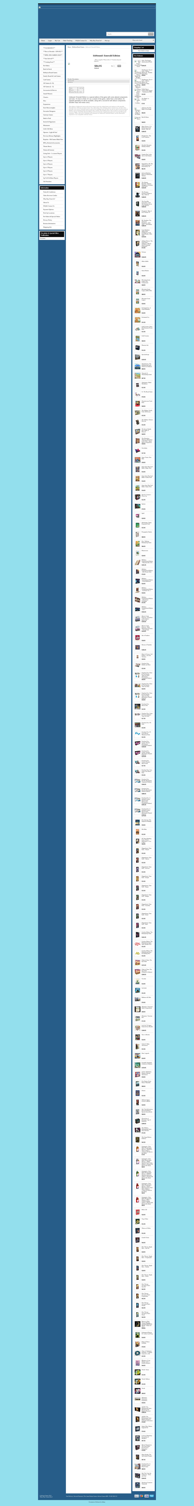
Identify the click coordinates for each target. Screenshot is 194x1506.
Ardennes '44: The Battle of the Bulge (146, 108)
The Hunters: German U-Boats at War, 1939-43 (147, 193)
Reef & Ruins (145, 117)
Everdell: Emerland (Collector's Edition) (147, 1063)
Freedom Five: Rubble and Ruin (146, 664)
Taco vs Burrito (146, 1034)
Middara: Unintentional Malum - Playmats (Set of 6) (147, 561)
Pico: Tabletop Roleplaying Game (146, 542)
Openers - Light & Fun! (50, 132)
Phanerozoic (145, 550)
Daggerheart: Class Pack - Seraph (146, 877)
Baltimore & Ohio (146, 997)
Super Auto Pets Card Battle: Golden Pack (147, 476)
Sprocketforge (145, 354)
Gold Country (145, 336)
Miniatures (46, 125)
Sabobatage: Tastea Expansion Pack (146, 523)
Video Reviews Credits (50, 195)
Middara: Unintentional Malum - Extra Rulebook (147, 580)
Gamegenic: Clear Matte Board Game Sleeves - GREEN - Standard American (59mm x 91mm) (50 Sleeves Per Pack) (147, 1174)
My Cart (57, 40)
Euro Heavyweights (49, 108)
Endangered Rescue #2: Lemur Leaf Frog (147, 1333)
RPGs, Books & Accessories (51, 143)
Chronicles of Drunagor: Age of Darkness (146, 1120)
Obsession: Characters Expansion (144, 1399)
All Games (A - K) (48, 83)
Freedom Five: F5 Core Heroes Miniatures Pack (146, 733)
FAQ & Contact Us (81, 40)
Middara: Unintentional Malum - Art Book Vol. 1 (147, 589)
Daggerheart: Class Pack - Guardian (146, 904)
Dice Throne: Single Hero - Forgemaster (147, 1256)
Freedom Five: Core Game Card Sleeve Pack (147, 771)
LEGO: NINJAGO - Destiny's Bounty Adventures (147, 1073)
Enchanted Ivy (145, 317)
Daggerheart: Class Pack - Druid (146, 914)
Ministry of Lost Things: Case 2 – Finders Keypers (146, 1362)
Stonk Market (145, 270)
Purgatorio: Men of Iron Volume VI (147, 211)
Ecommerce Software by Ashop (97, 1502)
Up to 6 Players (47, 171)
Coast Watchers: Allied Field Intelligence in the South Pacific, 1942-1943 (147, 232)
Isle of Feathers (146, 635)
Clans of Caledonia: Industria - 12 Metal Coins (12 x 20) (147, 1352)
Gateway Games (48, 115)
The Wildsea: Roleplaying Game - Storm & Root (147, 1129)
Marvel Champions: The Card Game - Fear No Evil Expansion (147, 1447)
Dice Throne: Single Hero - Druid (147, 1275)
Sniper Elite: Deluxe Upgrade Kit (147, 1427)
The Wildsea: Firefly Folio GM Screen (147, 411)
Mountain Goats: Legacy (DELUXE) (147, 290)
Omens (143, 1090)
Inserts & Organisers (49, 122)
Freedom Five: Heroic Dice (145, 704)
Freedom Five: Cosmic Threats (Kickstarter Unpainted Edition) (147, 743)
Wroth (143, 1388)
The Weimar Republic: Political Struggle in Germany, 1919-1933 (147, 184)
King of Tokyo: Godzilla (146, 1342)
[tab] (99, 79)
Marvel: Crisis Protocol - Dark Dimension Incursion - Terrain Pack (147, 627)
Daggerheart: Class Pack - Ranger (146, 895)
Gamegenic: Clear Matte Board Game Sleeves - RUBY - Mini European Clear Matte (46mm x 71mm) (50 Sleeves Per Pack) (147, 1187)
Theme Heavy (47, 146)
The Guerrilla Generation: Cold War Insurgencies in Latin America (147, 203)
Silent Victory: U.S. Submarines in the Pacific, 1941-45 (147, 128)
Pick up (107, 40)
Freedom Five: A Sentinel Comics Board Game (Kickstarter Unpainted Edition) (147, 800)
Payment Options (48, 209)
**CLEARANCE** (49, 48)
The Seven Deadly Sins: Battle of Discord (146, 430)
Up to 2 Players (47, 157)
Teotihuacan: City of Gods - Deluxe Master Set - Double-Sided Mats (147, 72)
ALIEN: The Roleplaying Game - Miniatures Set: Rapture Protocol (147, 1409)
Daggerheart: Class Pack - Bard (146, 923)
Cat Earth (144, 988)
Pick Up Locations (48, 213)
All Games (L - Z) (48, 86)
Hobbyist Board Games (50, 72)
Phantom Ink (145, 345)
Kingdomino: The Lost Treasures (146, 136)
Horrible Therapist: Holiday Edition (147, 145)
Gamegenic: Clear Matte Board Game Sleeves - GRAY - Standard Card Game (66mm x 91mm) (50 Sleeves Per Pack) (147, 1162)
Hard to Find (47, 118)
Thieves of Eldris (146, 1228)
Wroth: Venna (145, 1369)
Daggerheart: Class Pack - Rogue (146, 886)
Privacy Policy (47, 220)
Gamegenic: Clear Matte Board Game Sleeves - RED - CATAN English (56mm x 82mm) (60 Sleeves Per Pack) (147, 1201)
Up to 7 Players (47, 174)
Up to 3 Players (47, 160)
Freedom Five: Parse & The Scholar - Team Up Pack (147, 685)
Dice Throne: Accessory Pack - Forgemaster (146, 1295)
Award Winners (47, 94)
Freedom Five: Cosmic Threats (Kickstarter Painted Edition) (147, 753)
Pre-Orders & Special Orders (51, 216)
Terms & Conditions (49, 192)
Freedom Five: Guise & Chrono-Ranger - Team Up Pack (147, 715)
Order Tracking (67, 40)
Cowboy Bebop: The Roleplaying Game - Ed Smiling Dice (147, 952)
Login (50, 40)
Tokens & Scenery (48, 150)
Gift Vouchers (47, 181)
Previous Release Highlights (51, 136)
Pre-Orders (46, 65)
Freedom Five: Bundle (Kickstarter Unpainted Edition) (147, 781)
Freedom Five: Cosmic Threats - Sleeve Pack (146, 762)
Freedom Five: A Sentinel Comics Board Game (146, 1465)
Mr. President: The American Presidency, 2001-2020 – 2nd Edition (147, 222)
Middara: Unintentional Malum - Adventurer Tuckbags (147, 599)
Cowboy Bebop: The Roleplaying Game (147, 932)
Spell (143, 513)
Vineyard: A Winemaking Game (147, 373)
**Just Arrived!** (48, 58)
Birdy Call (144, 1209)
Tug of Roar (145, 1219)
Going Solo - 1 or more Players (52, 153)
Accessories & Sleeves (50, 90)
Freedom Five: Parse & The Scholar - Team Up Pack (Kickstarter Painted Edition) (147, 695)
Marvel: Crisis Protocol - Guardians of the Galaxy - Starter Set (147, 618)
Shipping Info (47, 227)
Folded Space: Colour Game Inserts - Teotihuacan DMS (147, 90)
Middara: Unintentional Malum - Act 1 (147, 608)
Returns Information (49, 223)
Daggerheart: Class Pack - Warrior (146, 858)
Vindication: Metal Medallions (146, 383)
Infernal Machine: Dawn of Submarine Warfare (147, 174)
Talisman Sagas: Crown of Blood (146, 1100)
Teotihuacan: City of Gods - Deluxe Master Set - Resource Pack (147, 81)
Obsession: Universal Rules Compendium (147, 1007)
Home (43, 40)
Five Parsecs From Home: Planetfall (146, 1082)
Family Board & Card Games (52, 76)
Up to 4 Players (47, 164)
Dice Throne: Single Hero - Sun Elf (147, 1247)
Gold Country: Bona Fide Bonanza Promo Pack (147, 328)
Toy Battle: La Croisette (145, 99)
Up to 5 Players (47, 167)
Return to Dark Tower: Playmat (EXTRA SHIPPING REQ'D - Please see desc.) (147, 1324)
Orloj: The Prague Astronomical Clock (147, 61)
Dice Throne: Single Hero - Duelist (147, 1266)
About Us (46, 202)
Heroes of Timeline (147, 644)
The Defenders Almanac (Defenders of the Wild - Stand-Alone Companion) (147, 440)
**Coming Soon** (49, 62)
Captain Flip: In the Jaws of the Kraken (147, 155)
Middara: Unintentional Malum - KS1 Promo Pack (147, 571)
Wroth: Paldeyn (146, 1379)
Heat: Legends (145, 1053)
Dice (44, 101)
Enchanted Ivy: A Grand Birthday (146, 308)
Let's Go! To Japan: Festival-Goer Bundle (147, 1026)
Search (151, 34)
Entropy (144, 252)
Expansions (46, 104)
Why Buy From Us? (96, 40)
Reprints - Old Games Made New (53, 139)
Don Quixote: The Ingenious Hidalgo (146, 820)
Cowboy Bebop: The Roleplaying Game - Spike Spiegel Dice (147, 943)
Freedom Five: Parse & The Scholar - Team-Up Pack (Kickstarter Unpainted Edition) (147, 675)
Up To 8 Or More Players (50, 178)
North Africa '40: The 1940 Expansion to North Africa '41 (147, 165)
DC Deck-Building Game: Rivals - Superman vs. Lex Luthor (146, 840)
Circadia (144, 978)
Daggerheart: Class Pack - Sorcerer (146, 867)
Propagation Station (147, 532)
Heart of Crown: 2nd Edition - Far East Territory (147, 655)
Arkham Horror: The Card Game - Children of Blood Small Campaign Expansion (147, 243)
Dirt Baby (144, 829)
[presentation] (98, 79)
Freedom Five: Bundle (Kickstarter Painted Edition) (147, 790)
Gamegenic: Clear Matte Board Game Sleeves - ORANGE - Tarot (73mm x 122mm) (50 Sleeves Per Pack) (147, 1150)
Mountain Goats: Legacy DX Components (146, 281)
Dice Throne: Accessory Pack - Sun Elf (146, 1285)
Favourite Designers (49, 111)
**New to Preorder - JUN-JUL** (53, 51)
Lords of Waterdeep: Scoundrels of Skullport (147, 1437)
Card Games (47, 80)
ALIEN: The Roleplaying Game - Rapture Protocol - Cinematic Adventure (147, 1418)
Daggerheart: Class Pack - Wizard (146, 849)
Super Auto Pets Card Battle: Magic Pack (147, 467)
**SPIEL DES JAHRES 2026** (52, 55)
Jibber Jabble (145, 261)
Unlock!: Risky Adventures (146, 1044)
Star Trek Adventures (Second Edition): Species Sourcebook (147, 1111)
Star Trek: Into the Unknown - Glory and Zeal (146, 1475)
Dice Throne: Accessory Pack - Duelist (146, 1304)
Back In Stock (47, 69)
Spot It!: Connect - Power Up (146, 495)
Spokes (143, 504)
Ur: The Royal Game (147, 391)
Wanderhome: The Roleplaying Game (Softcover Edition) (147, 365)
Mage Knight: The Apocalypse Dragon (147, 1455)
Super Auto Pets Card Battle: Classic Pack (147, 486)
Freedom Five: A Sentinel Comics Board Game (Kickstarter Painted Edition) (147, 811)
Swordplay (144, 448)
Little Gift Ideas (48, 129)
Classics (45, 97)
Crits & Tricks (145, 1237)
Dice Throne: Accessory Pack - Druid (146, 1313)
